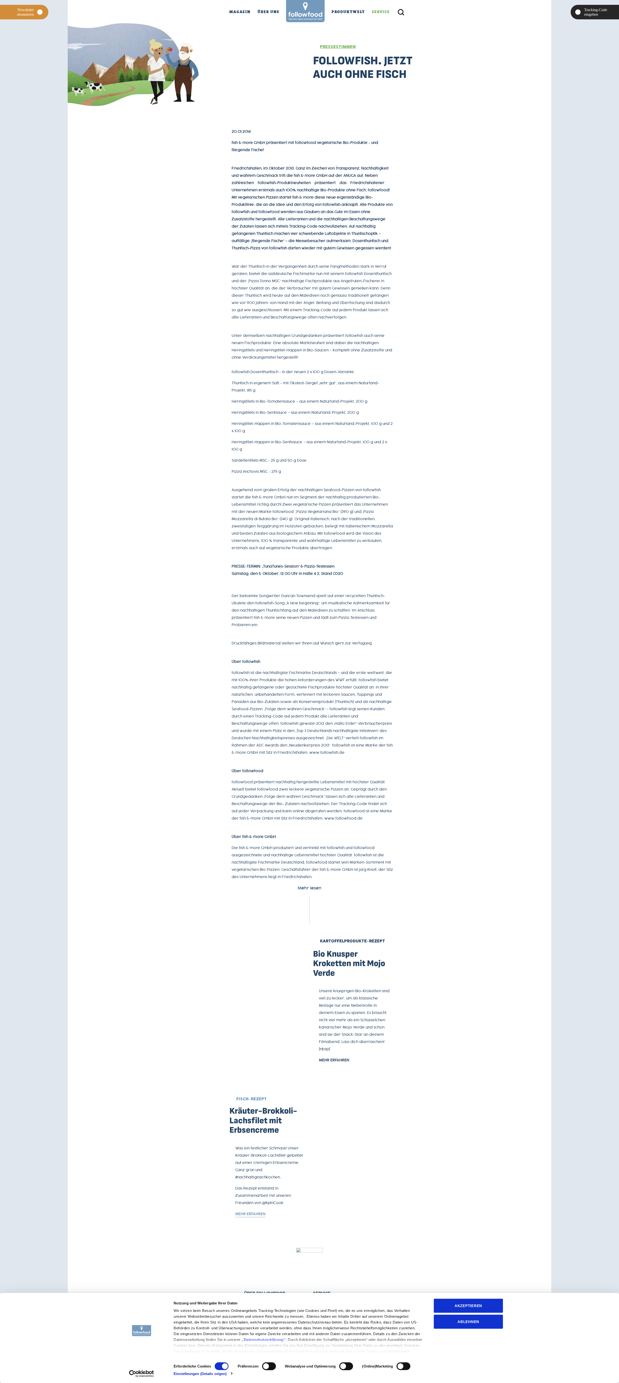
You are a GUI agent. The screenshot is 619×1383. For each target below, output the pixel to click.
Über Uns (268, 11)
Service (381, 11)
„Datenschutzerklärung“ (264, 1340)
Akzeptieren (468, 1306)
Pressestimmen (338, 47)
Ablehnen (468, 1321)
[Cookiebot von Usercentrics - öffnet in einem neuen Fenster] (141, 1373)
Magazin (240, 11)
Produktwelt (348, 11)
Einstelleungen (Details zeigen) (200, 1373)
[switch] (269, 1366)
